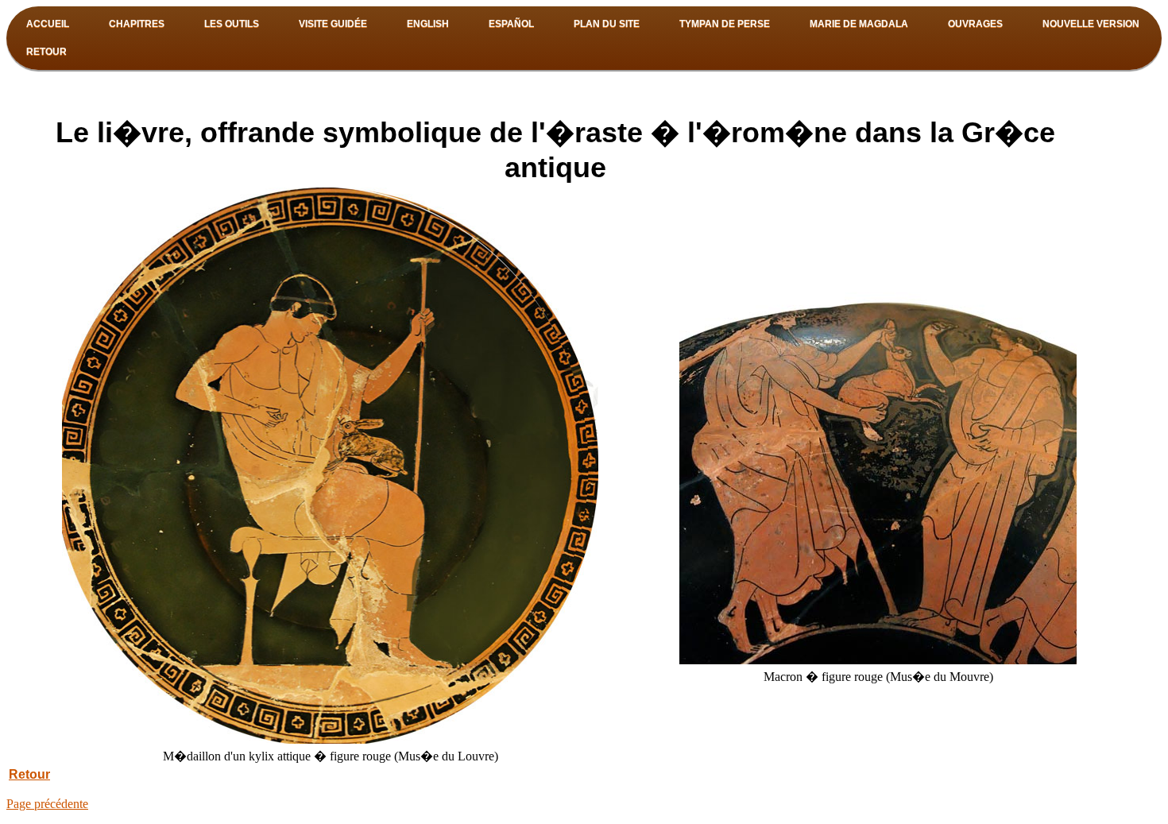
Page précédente (47, 803)
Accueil (47, 23)
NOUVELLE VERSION (1090, 23)
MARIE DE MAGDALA (859, 23)
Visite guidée (333, 23)
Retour (46, 51)
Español (511, 23)
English (428, 23)
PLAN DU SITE (607, 23)
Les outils (231, 23)
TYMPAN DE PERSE (724, 23)
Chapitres (136, 23)
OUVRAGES (975, 23)
